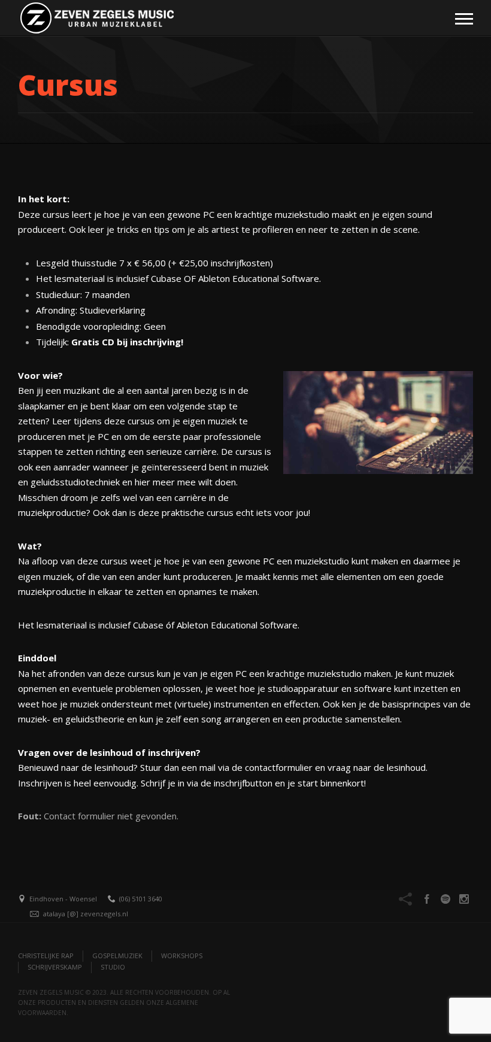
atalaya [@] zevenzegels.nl (85, 913)
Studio (113, 966)
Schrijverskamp (55, 966)
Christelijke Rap (46, 955)
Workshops (181, 955)
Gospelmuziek (117, 955)
